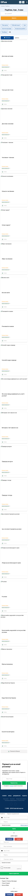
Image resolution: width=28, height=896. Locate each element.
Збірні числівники (7, 259)
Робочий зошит (16, 25)
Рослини (4, 596)
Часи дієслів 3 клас (7, 90)
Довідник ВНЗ (17, 795)
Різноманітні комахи (8, 326)
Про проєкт (6, 798)
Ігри (25, 25)
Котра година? (6, 225)
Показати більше (15, 751)
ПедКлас (24, 795)
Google (19, 839)
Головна (3, 6)
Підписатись (14, 783)
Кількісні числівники (8, 191)
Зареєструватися (13, 814)
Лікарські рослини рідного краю (11, 563)
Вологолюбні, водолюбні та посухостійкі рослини (14, 631)
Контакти (12, 798)
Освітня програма (6, 28)
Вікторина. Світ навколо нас (10, 427)
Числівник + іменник (8, 157)
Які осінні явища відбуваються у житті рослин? (13, 395)
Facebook (9, 839)
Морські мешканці (7, 664)
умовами (11, 785)
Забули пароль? (24, 825)
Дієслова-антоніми (7, 56)
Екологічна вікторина (8, 731)
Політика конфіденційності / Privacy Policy (14, 800)
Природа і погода (7, 495)
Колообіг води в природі (9, 360)
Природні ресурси (7, 461)
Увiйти (2, 814)
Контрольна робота (20, 28)
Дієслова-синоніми (7, 123)
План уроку (5, 25)
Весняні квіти (6, 292)
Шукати (14, 18)
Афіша (9, 795)
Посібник (4, 32)
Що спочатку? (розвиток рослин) (11, 529)
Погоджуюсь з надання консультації (13, 785)
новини (4, 795)
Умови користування (21, 798)
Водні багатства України (9, 698)
